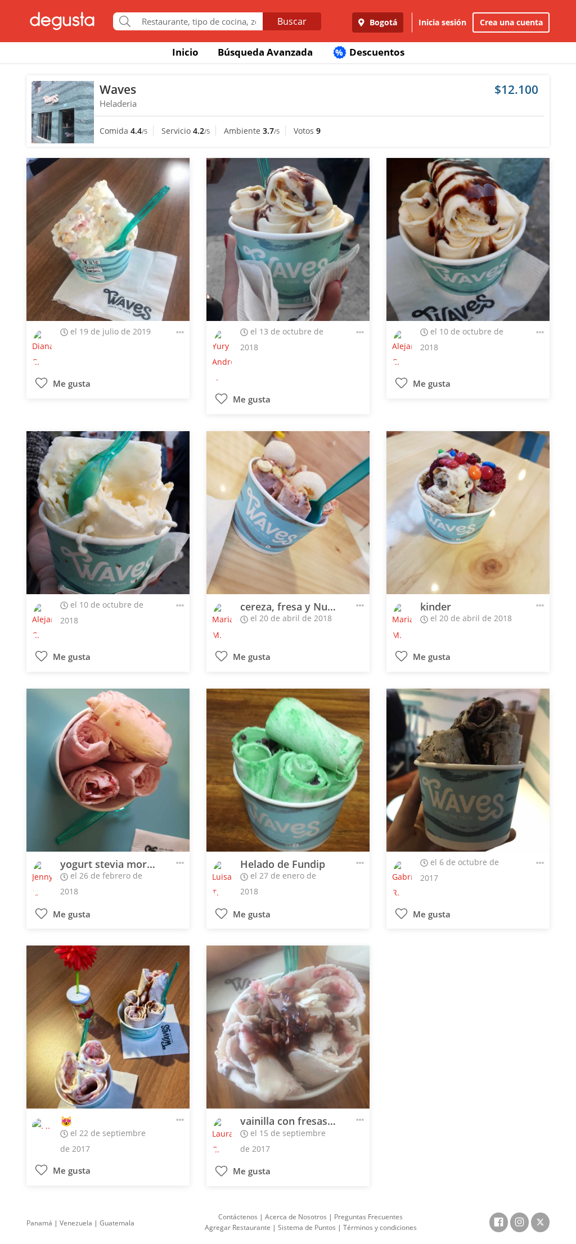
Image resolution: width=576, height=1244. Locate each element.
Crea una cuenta (511, 22)
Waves (118, 89)
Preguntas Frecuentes (368, 1217)
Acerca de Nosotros (296, 1217)
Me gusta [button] (71, 384)
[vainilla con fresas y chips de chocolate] (288, 1027)
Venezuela (76, 1223)
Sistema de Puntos (307, 1227)
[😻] (108, 1027)
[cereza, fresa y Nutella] (288, 512)
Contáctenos (238, 1217)
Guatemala (117, 1223)
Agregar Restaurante (238, 1227)
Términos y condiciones (380, 1227)
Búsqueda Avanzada (265, 52)
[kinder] (468, 512)
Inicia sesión (442, 22)
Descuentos (369, 52)
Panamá (39, 1223)
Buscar (292, 21)
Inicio (185, 52)
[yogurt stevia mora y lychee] (108, 770)
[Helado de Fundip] (288, 770)
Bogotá (382, 22)
